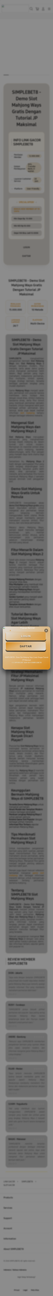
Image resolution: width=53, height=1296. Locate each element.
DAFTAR (26, 646)
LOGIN (26, 636)
